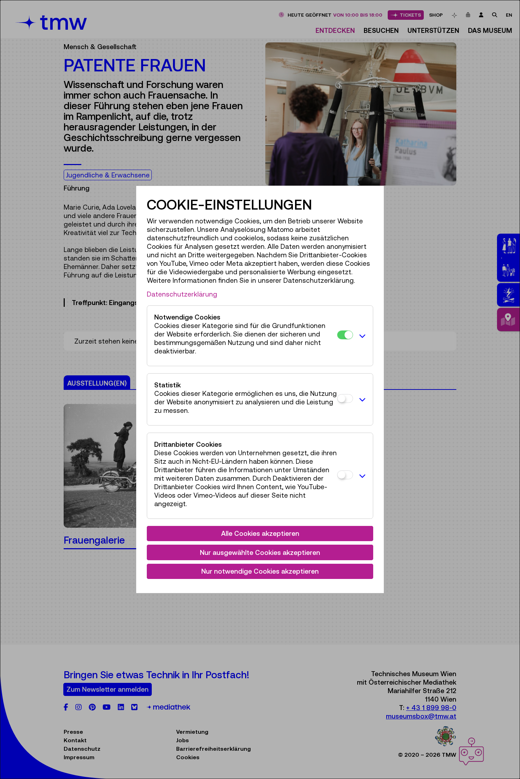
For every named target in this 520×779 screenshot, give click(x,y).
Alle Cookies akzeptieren (260, 533)
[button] (361, 336)
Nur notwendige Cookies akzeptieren (260, 571)
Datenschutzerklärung (182, 294)
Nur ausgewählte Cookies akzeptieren (260, 552)
